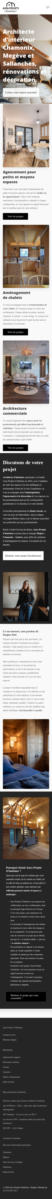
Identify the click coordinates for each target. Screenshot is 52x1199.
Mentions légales (9, 1040)
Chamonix (7, 1152)
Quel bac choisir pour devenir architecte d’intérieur (24, 1101)
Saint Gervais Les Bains (12, 1162)
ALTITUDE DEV (10, 1191)
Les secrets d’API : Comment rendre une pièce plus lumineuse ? (24, 1121)
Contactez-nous (9, 1035)
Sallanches (7, 1167)
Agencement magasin (11, 1057)
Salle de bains (8, 1082)
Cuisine (6, 1067)
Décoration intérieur (11, 1062)
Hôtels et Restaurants (11, 1077)
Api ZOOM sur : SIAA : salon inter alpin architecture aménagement (25, 1108)
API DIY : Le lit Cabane (13, 1128)
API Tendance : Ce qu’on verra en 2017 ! (20, 1114)
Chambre (6, 1072)
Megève (6, 1157)
